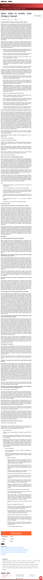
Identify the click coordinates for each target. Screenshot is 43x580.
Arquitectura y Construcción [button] (27, 560)
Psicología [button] (9, 567)
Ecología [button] (20, 562)
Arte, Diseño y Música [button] (36, 560)
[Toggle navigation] (40, 2)
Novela (11, 549)
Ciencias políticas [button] (9, 562)
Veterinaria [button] (4, 569)
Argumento (3, 554)
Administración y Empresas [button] (7, 560)
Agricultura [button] (14, 560)
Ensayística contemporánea (23, 549)
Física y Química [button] (31, 564)
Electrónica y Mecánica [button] (16, 564)
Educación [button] (33, 562)
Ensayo (15, 549)
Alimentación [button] (19, 560)
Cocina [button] (14, 562)
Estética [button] (22, 564)
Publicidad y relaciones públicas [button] (16, 567)
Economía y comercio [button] (27, 562)
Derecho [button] (17, 562)
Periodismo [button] (4, 567)
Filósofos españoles (4, 549)
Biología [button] (3, 562)
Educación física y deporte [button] (7, 564)
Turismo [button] (34, 567)
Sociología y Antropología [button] (27, 567)
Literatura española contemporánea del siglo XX (9, 547)
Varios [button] (37, 567)
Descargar (16, 533)
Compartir (4, 19)
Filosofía (21, 547)
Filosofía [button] (25, 564)
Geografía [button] (36, 564)
